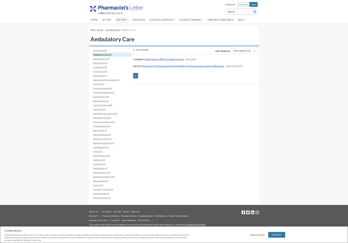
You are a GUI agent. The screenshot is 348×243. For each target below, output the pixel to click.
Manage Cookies (257, 235)
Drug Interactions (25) (102, 88)
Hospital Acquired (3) (102, 118)
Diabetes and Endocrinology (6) (106, 80)
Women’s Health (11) (102, 198)
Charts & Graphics (161, 19)
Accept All (276, 235)
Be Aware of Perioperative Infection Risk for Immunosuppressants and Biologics (183, 66)
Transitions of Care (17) (103, 189)
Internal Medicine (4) (102, 126)
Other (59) (97, 151)
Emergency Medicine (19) (103, 92)
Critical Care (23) (100, 71)
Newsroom (135, 212)
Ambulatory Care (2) (102, 54)
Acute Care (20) (100, 50)
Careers (126, 212)
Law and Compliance (220, 19)
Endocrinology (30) (101, 97)
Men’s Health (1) (100, 130)
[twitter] (248, 213)
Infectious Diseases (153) (104, 122)
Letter (106, 19)
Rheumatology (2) (100, 181)
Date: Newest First (242, 50)
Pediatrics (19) (99, 160)
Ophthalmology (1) (101, 147)
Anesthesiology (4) (101, 59)
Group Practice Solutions (179, 216)
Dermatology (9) (100, 75)
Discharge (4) (98, 84)
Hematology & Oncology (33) (105, 113)
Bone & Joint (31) (100, 63)
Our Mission (106, 212)
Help (241, 19)
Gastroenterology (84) (102, 105)
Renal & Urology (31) (101, 172)
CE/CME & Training (190, 19)
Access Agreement (129, 220)
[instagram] (257, 213)
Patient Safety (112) (101, 156)
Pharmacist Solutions (111, 216)
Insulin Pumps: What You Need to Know (164, 59)
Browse (122, 19)
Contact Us (115, 220)
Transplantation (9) (101, 193)
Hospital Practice (112, 30)
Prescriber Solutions (129, 216)
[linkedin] (252, 213)
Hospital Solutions (146, 216)
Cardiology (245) (100, 67)
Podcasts (138, 19)
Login (253, 4)
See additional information (195, 225)
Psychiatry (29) (99, 164)
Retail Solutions (161, 216)
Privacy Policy (143, 220)
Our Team (117, 212)
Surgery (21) (98, 185)
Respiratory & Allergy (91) (104, 177)
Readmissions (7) (100, 168)
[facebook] (243, 213)
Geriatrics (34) (99, 109)
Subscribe (243, 4)
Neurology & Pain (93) (102, 139)
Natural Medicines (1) (102, 134)
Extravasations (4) (100, 101)
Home (94, 19)
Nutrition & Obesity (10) (103, 143)
